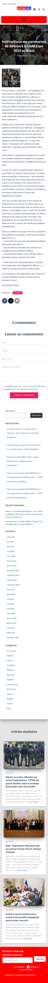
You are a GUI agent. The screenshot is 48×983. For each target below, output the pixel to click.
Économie (11, 665)
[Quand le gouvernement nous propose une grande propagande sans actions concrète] (24, 892)
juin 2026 (10, 542)
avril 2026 (10, 551)
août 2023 (11, 628)
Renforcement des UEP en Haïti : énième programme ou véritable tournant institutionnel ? (23, 461)
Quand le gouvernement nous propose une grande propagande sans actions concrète (22, 917)
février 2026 (11, 561)
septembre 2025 (13, 585)
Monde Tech (11, 689)
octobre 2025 (12, 580)
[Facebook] (34, 9)
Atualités (10, 656)
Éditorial (10, 670)
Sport (9, 708)
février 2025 (11, 618)
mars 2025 (11, 614)
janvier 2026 (11, 566)
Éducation (11, 675)
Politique (17, 292)
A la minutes (11, 651)
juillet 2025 (11, 594)
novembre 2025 (13, 575)
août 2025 (11, 590)
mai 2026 (10, 547)
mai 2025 (10, 604)
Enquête (10, 680)
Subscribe (40, 959)
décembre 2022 (13, 638)
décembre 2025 (13, 571)
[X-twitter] (44, 9)
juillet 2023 (11, 633)
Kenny (8, 511)
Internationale (12, 684)
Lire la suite (33, 802)
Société (10, 704)
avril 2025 (10, 609)
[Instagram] (39, 9)
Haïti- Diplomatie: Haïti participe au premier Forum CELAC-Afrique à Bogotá (23, 848)
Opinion (10, 694)
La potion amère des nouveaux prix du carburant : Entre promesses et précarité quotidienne (22, 433)
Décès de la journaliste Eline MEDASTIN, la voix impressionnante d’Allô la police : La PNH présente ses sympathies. (24, 477)
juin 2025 (10, 599)
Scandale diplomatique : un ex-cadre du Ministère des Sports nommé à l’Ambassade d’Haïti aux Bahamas (24, 514)
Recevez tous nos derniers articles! (12, 953)
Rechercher (10, 411)
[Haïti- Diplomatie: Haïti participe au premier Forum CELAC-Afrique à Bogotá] (24, 823)
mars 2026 (11, 556)
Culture (9, 660)
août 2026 (11, 537)
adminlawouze (11, 522)
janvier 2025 (11, 623)
